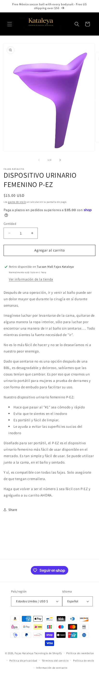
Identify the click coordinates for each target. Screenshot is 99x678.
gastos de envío (17, 201)
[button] (9, 24)
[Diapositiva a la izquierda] (39, 160)
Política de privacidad (23, 660)
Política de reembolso (80, 653)
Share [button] (12, 509)
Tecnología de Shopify (48, 653)
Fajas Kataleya (24, 653)
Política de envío (83, 660)
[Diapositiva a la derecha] (60, 160)
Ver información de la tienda (31, 279)
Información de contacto (51, 667)
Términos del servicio (55, 660)
